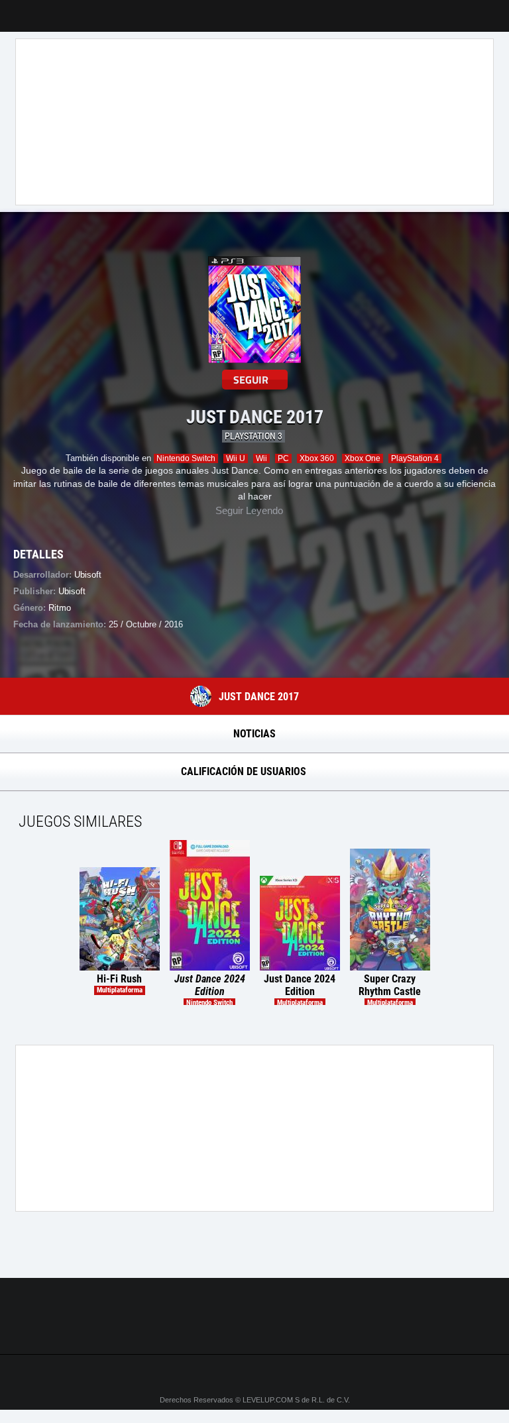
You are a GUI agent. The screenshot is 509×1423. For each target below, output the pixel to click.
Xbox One (362, 458)
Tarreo (19, 9)
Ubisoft (71, 591)
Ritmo (59, 608)
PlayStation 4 (415, 458)
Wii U (235, 458)
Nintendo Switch (185, 458)
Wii (261, 458)
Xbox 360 (317, 458)
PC (283, 458)
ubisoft (87, 575)
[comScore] (254, 1329)
